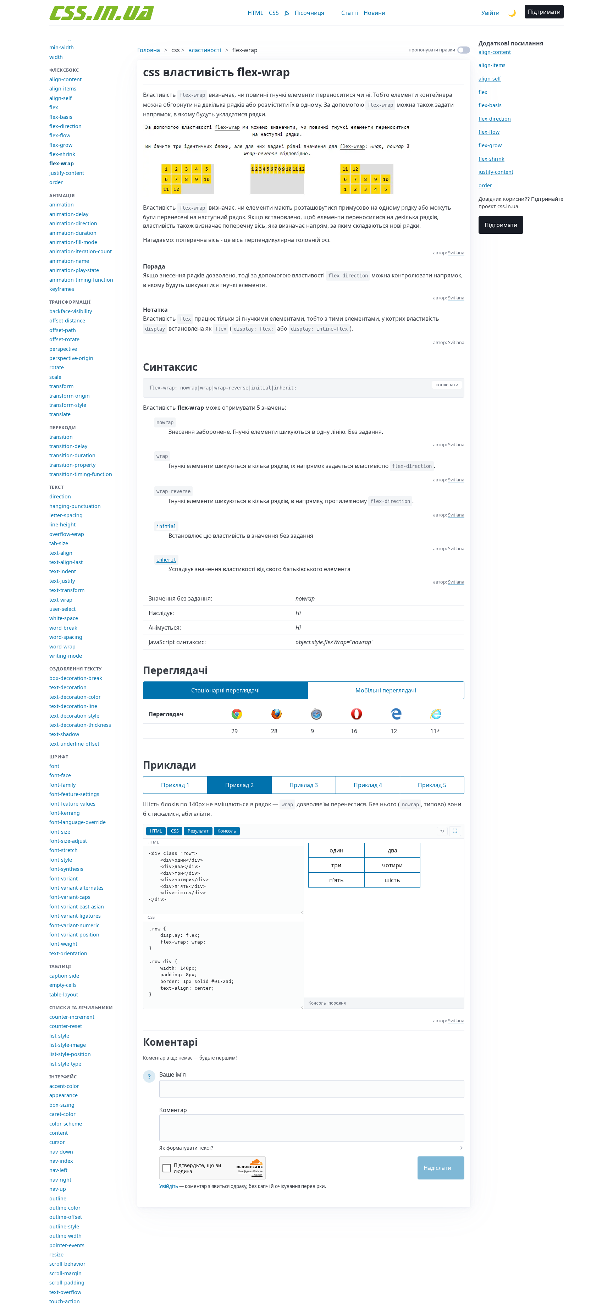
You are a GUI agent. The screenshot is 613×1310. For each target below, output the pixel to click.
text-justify (62, 580)
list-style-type (65, 1063)
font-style (60, 859)
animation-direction (73, 223)
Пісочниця (309, 13)
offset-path (62, 330)
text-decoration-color (75, 696)
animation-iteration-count (80, 251)
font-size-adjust (68, 841)
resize (56, 1254)
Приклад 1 (175, 785)
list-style (59, 1035)
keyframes (61, 289)
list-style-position (70, 1054)
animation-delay (68, 214)
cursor (57, 1142)
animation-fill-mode (73, 242)
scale (55, 377)
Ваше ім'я (172, 1074)
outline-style (64, 1226)
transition (61, 436)
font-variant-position (74, 934)
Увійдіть (168, 1186)
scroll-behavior (67, 1263)
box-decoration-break (75, 678)
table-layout (63, 994)
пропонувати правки (432, 49)
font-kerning (64, 812)
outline (57, 1198)
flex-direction (65, 126)
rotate (56, 367)
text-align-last (66, 562)
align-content (65, 79)
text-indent (62, 571)
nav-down (61, 1151)
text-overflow (65, 1292)
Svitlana (456, 253)
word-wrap (62, 646)
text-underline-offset (74, 743)
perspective (63, 349)
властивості (204, 50)
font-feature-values (72, 803)
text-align (60, 552)
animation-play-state (74, 270)
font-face (60, 775)
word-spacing (65, 637)
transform (61, 386)
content (58, 1132)
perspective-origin (71, 358)
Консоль (226, 831)
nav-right (60, 1179)
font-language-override (77, 822)
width (56, 57)
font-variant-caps (69, 897)
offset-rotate (64, 339)
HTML (255, 13)
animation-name (69, 261)
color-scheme (65, 1123)
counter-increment (71, 1016)
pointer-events (66, 1245)
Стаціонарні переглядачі (225, 690)
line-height (62, 524)
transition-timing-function (80, 474)
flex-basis (60, 117)
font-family (62, 784)
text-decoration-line (73, 706)
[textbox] (312, 1123)
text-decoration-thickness (80, 725)
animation (61, 204)
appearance (63, 1095)
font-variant (63, 878)
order (56, 182)
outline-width (65, 1235)
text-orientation (68, 953)
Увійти (490, 13)
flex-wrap (61, 163)
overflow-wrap (66, 534)
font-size (59, 831)
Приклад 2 (239, 785)
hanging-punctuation (75, 506)
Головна (148, 50)
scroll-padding (66, 1282)
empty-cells (63, 985)
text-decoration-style (74, 715)
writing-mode (65, 655)
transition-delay (68, 446)
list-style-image (67, 1044)
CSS (274, 13)
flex (53, 107)
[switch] (463, 50)
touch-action (64, 1301)
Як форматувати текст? (186, 1148)
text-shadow (64, 734)
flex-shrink (62, 154)
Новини (374, 13)
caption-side (64, 975)
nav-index (61, 1160)
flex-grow (60, 145)
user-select (62, 609)
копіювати (447, 385)
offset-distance (67, 320)
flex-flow (59, 135)
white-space (63, 618)
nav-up (57, 1188)
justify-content (66, 173)
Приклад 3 (303, 785)
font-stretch (63, 850)
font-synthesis (66, 869)
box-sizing (61, 1104)
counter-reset (65, 1026)
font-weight (63, 943)
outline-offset (65, 1217)
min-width (61, 47)
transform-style (67, 405)
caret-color (62, 1114)
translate (60, 414)
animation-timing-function (81, 279)
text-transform (66, 590)
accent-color (64, 1086)
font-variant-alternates (76, 887)
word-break (63, 627)
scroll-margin (65, 1273)
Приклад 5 (432, 785)
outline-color (65, 1207)
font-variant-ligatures (75, 915)
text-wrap (60, 599)
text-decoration (68, 687)
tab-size (58, 543)
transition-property (72, 464)
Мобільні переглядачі (385, 690)
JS (287, 13)
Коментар (173, 1110)
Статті (349, 13)
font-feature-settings (74, 794)
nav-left (58, 1170)
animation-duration (72, 233)
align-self (60, 98)
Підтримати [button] (544, 12)
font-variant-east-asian (76, 906)
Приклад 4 (368, 785)
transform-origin (69, 395)
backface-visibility (70, 311)
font (54, 766)
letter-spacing (66, 515)
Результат (198, 831)
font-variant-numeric (74, 925)
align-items (62, 88)
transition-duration (72, 455)
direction (60, 496)
